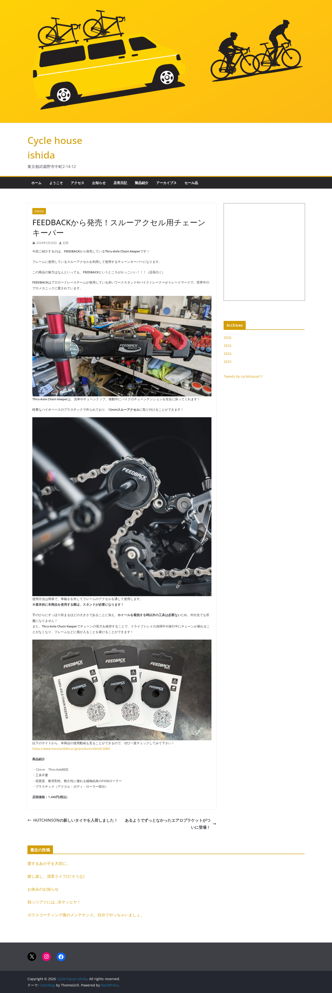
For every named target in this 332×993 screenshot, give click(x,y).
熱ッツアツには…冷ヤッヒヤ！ (54, 902)
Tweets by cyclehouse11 (243, 376)
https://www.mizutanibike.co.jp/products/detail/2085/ (71, 748)
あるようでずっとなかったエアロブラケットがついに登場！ (167, 824)
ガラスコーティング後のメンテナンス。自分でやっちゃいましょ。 (85, 915)
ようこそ (56, 182)
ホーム (36, 182)
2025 (227, 345)
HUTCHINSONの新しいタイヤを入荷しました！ (75, 820)
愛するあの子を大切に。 (48, 863)
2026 (227, 337)
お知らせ (99, 182)
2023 (227, 361)
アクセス (77, 182)
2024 (227, 353)
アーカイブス (166, 182)
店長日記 (120, 182)
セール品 (191, 182)
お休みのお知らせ (43, 889)
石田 (66, 243)
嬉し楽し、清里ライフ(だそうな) (55, 876)
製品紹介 (142, 182)
